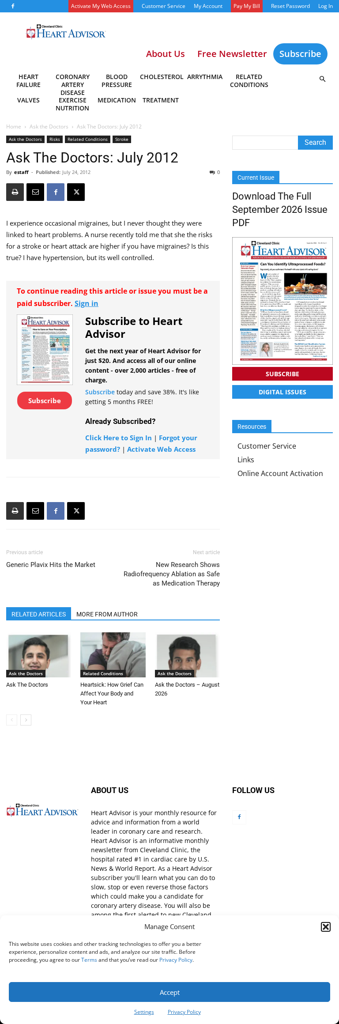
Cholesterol (161, 76)
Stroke (121, 139)
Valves (28, 100)
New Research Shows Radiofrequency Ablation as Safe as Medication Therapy (172, 574)
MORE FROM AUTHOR (107, 614)
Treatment (161, 100)
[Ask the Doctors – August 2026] (187, 654)
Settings (144, 1012)
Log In (325, 6)
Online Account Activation (280, 473)
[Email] (35, 192)
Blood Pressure (117, 80)
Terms (89, 960)
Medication (117, 100)
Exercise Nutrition (72, 104)
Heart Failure (28, 80)
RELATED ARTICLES (38, 614)
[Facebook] (12, 6)
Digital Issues (282, 392)
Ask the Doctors (49, 126)
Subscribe (300, 54)
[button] (325, 926)
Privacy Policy (175, 960)
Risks (54, 139)
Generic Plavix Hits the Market (50, 565)
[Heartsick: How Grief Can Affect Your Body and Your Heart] (112, 654)
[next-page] (25, 719)
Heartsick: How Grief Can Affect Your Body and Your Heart (111, 693)
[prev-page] (11, 719)
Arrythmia (204, 76)
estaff (21, 172)
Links (245, 460)
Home (13, 126)
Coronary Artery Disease (73, 82)
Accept (170, 992)
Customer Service (163, 6)
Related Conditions (249, 80)
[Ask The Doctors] (38, 654)
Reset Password (290, 6)
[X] (76, 192)
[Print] (15, 192)
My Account (208, 6)
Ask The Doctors (27, 684)
